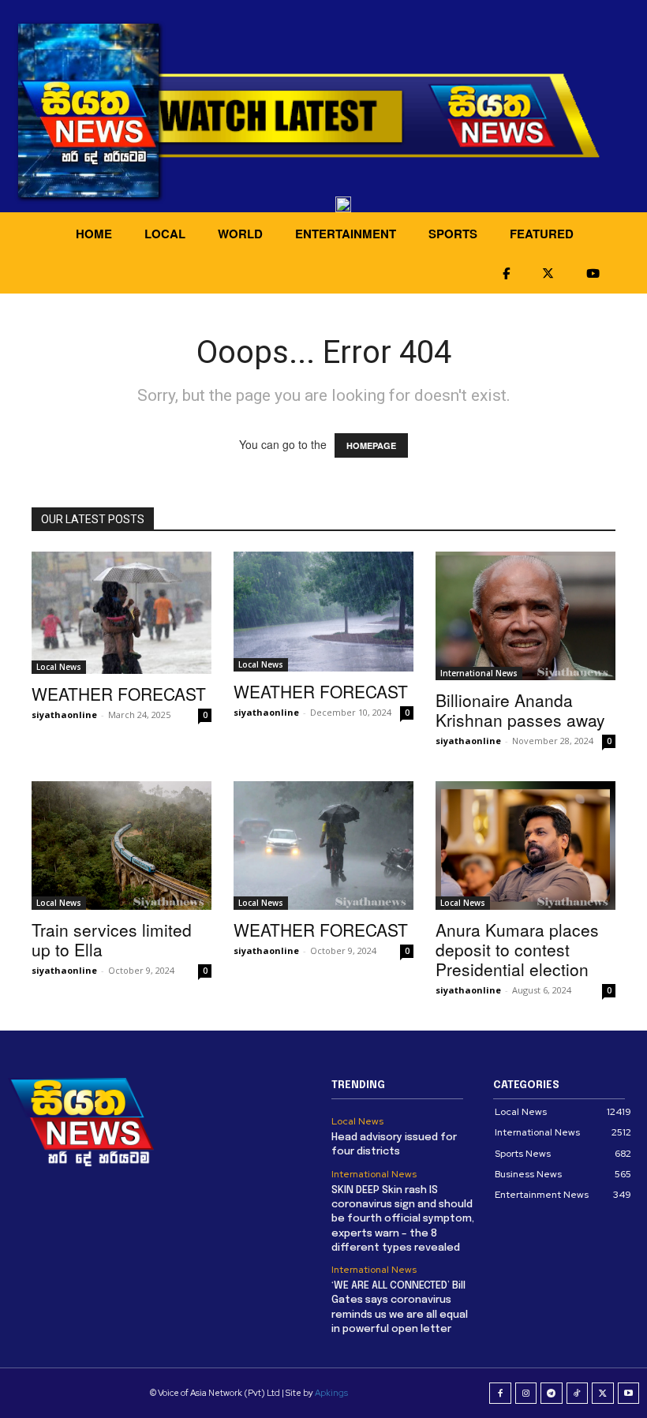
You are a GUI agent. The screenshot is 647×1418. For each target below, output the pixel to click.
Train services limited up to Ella (112, 939)
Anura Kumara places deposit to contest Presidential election (517, 949)
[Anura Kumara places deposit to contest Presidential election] (525, 845)
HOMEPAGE (371, 445)
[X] (603, 1393)
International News (479, 673)
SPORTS (452, 233)
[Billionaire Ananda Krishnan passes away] (525, 616)
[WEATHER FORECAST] (121, 613)
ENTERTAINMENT (345, 233)
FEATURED (542, 233)
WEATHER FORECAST (119, 693)
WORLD (240, 233)
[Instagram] (526, 1393)
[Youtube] (629, 1393)
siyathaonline (64, 714)
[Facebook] (500, 1393)
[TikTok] (578, 1393)
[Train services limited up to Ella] (121, 845)
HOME (94, 233)
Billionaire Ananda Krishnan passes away (520, 709)
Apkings (331, 1392)
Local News (58, 666)
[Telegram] (551, 1393)
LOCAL (164, 233)
